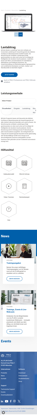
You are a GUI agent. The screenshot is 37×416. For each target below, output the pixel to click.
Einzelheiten (6, 108)
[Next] (20, 34)
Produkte (7, 10)
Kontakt (3, 378)
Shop (20, 381)
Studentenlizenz (23, 378)
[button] (3, 412)
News (3, 376)
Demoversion (22, 376)
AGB (18, 408)
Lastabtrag (26, 108)
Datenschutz (13, 408)
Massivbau (15, 10)
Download (21, 373)
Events (3, 392)
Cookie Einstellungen (27, 408)
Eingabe (17, 108)
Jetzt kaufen (9, 74)
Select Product (6, 101)
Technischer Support (8, 389)
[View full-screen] (29, 17)
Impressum (4, 408)
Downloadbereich (7, 395)
